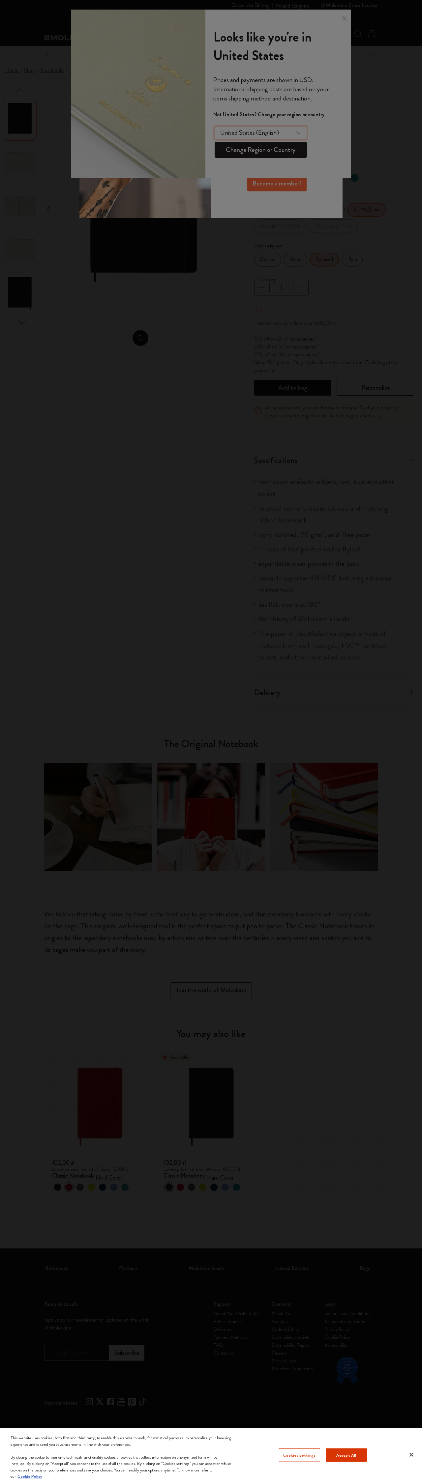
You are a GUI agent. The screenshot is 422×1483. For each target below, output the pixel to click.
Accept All (346, 1455)
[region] (211, 1455)
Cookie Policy (29, 1476)
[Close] (411, 1454)
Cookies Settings (299, 1455)
